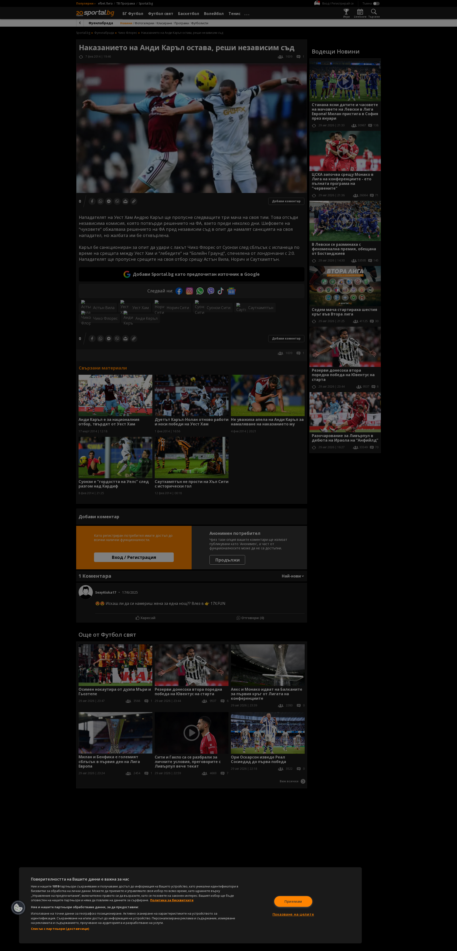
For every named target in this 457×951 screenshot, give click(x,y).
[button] (18, 907)
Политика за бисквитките (172, 900)
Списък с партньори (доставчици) (60, 928)
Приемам (293, 901)
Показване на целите (293, 914)
